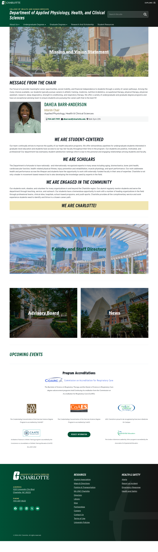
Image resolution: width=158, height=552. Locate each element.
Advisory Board (43, 312)
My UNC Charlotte (82, 491)
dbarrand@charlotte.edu (74, 119)
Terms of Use (79, 518)
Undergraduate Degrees (33, 24)
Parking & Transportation (84, 487)
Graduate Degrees (58, 24)
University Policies (82, 522)
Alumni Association (82, 479)
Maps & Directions (82, 483)
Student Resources (106, 24)
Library (77, 499)
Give (76, 503)
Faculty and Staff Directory (79, 248)
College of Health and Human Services (29, 9)
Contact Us (79, 515)
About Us (14, 24)
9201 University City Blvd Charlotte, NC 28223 (23, 491)
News (114, 312)
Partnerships (79, 507)
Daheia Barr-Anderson (65, 104)
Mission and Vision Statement (79, 51)
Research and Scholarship (82, 24)
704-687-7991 (54, 119)
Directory (78, 495)
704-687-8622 (19, 501)
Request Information (79, 434)
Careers (77, 511)
